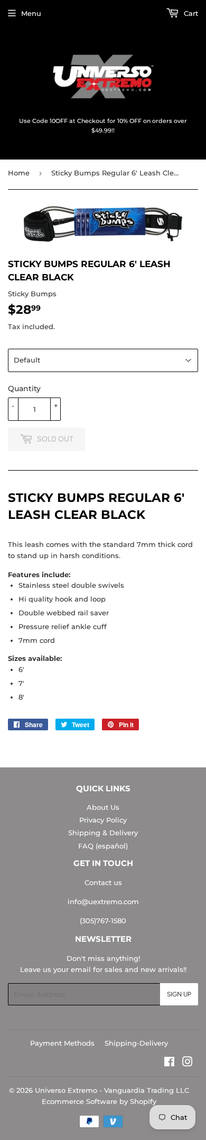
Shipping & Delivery (103, 832)
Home (19, 173)
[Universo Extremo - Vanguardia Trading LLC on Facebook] (169, 1063)
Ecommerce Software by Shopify (99, 1101)
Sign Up (179, 994)
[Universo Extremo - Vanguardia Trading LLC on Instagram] (187, 1063)
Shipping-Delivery (136, 1043)
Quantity (24, 388)
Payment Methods (62, 1043)
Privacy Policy (103, 820)
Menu (31, 13)
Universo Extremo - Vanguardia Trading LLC (112, 1090)
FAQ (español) (103, 846)
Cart (190, 13)
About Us (103, 807)
